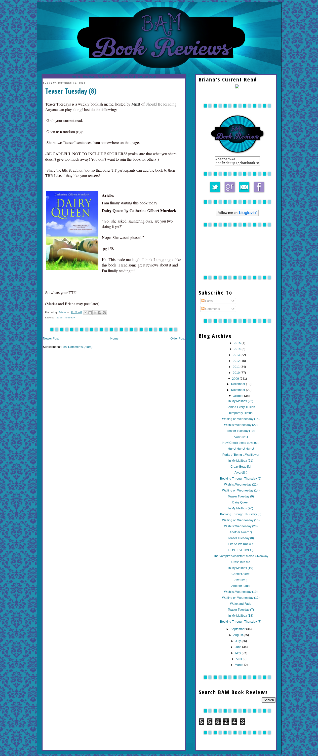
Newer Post (51, 338)
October (238, 396)
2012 (236, 361)
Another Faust (240, 586)
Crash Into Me (240, 562)
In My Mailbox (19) (240, 568)
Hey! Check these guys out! (240, 443)
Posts (208, 301)
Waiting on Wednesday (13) (241, 520)
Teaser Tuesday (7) (241, 609)
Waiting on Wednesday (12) (241, 598)
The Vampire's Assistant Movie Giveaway (240, 556)
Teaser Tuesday (65, 317)
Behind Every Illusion (241, 407)
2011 (236, 367)
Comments (212, 309)
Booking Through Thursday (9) (240, 478)
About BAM (127, 76)
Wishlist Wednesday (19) (241, 592)
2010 (236, 373)
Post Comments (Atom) (76, 347)
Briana (63, 312)
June (238, 647)
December (238, 384)
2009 (236, 378)
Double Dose (147, 76)
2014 (237, 349)
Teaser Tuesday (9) (241, 496)
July (238, 641)
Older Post (177, 338)
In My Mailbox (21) (240, 460)
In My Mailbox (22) (240, 401)
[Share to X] (94, 312)
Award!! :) (241, 472)
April (239, 659)
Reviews (89, 76)
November (238, 390)
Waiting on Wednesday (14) (241, 490)
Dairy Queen (240, 502)
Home (76, 76)
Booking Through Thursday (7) (240, 621)
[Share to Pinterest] (104, 312)
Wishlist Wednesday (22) (241, 425)
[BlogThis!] (90, 312)
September (238, 629)
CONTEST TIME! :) (240, 550)
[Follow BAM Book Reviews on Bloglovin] (237, 215)
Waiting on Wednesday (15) (241, 419)
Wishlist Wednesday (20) (241, 526)
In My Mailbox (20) (240, 508)
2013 (236, 355)
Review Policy (107, 76)
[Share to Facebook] (99, 312)
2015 (237, 343)
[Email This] (85, 312)
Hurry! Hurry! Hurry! (241, 449)
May (238, 653)
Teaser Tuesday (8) (241, 538)
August (238, 635)
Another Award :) (241, 532)
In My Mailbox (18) (240, 615)
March (239, 665)
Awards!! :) (241, 437)
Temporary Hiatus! (241, 413)
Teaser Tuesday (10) (241, 431)
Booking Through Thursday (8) (240, 514)
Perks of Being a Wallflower (240, 454)
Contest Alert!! (241, 574)
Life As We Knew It (240, 544)
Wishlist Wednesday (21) (241, 484)
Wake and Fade (240, 603)
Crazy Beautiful (241, 466)
